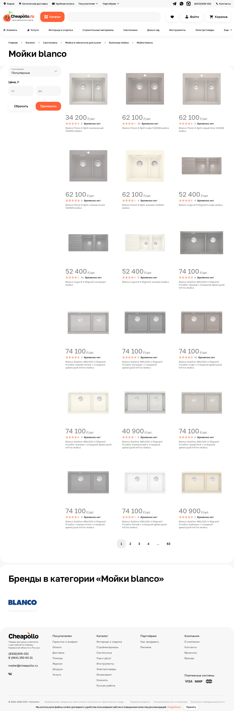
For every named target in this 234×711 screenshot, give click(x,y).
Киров (10, 3)
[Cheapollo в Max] (188, 4)
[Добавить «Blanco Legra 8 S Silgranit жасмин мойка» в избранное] (125, 223)
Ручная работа (106, 685)
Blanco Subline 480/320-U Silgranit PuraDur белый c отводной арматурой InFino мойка (144, 524)
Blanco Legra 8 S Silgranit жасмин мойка (145, 281)
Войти (194, 17)
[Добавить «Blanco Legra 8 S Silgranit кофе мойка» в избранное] (182, 146)
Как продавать (149, 641)
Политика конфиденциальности (207, 701)
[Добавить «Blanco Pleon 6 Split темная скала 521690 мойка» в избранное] (68, 146)
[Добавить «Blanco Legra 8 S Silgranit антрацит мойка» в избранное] (68, 223)
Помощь (57, 658)
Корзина (221, 17)
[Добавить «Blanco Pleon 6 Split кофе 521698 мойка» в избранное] (125, 69)
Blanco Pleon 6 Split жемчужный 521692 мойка (84, 129)
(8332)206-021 (202, 3)
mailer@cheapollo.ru (23, 665)
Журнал (57, 663)
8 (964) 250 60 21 (20, 657)
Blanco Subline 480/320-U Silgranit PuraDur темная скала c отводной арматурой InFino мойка (85, 524)
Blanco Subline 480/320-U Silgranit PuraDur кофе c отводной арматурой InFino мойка (200, 364)
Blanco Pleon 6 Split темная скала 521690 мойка (85, 206)
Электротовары (204, 30)
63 (168, 544)
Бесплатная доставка (35, 3)
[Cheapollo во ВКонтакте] (10, 674)
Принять (191, 707)
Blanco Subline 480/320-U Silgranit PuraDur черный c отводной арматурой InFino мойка (201, 284)
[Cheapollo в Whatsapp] (181, 4)
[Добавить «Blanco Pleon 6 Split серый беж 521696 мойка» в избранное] (182, 69)
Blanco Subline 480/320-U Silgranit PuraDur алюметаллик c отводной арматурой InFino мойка (85, 364)
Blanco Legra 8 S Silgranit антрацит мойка (85, 283)
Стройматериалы (107, 647)
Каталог (55, 17)
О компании (192, 641)
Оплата (56, 647)
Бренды (189, 658)
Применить (48, 106)
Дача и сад (153, 30)
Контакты (225, 3)
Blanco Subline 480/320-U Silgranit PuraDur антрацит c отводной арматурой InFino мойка (142, 364)
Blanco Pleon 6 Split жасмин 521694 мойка (143, 206)
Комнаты (102, 680)
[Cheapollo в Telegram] (174, 4)
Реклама (145, 647)
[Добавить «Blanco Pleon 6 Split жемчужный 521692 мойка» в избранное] (68, 69)
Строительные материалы (98, 30)
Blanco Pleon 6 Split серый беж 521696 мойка (201, 129)
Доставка (58, 652)
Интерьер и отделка (61, 30)
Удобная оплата (65, 3)
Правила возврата (140, 701)
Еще (226, 30)
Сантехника (130, 30)
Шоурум (57, 669)
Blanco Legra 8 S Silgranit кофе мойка (200, 204)
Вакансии (190, 652)
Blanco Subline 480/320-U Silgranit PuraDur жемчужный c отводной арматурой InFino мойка (142, 444)
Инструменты (177, 30)
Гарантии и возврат (65, 641)
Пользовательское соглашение (170, 701)
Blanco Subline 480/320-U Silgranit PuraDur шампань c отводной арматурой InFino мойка (199, 524)
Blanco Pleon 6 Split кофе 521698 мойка (145, 127)
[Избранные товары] (172, 17)
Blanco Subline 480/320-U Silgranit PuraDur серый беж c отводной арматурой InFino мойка (199, 444)
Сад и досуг (104, 658)
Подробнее (174, 707)
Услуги (56, 674)
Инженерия (104, 674)
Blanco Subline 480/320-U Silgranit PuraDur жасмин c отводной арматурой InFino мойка (88, 444)
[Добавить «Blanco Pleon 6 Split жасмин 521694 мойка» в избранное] (125, 146)
